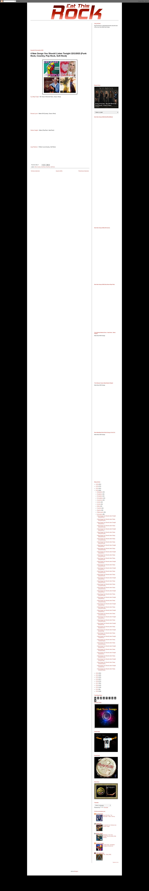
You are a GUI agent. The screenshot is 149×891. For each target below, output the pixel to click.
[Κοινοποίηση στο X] (46, 165)
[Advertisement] (60, 35)
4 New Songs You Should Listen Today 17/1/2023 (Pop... (106, 585)
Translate (106, 807)
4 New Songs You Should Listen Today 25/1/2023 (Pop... (106, 549)
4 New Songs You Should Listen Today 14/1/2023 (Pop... (106, 601)
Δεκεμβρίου (100, 492)
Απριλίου (99, 508)
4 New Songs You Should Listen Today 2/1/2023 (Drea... (106, 663)
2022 (97, 673)
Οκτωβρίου (100, 496)
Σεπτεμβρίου (100, 498)
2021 (97, 675)
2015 (97, 687)
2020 (97, 677)
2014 (97, 689)
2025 (97, 486)
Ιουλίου (99, 502)
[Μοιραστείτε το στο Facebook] (47, 165)
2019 (97, 679)
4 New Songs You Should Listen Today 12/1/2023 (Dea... (106, 614)
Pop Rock (48, 166)
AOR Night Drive (100, 853)
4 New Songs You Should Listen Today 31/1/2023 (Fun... (106, 520)
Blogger (76, 871)
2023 (35, 166)
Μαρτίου (99, 510)
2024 (97, 488)
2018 (97, 681)
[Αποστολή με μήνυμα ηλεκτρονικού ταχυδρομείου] (42, 165)
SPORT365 (98, 823)
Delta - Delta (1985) (107, 854)
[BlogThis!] (44, 165)
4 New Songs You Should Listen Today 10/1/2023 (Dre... (106, 620)
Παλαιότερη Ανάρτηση (83, 171)
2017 (97, 683)
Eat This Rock (99, 814)
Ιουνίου (99, 504)
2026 (97, 484)
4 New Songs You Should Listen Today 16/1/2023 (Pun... (106, 588)
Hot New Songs (100, 843)
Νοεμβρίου (99, 494)
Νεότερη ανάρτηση (35, 171)
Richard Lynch (34, 113)
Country (38, 166)
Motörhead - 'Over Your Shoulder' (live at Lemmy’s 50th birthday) (109, 836)
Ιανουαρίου (100, 514)
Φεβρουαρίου (100, 512)
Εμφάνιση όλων (115, 862)
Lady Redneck (34, 147)
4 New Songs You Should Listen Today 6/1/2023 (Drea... (106, 643)
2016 (97, 685)
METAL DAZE (99, 833)
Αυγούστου (100, 500)
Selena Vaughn (34, 130)
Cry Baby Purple (35, 96)
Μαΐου (98, 506)
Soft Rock (53, 166)
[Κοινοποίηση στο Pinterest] (49, 165)
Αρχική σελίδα (59, 171)
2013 (97, 691)
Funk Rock (43, 166)
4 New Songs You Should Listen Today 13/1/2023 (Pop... (106, 607)
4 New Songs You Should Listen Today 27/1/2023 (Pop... (106, 539)
